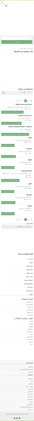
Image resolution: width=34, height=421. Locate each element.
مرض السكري (30, 331)
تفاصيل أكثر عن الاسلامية (9, 156)
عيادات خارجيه (29, 277)
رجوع (3, 92)
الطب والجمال (30, 315)
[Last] (17, 101)
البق (32, 334)
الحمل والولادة (30, 312)
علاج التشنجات (29, 291)
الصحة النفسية (30, 339)
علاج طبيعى (29, 266)
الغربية (21, 48)
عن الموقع (30, 367)
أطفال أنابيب (29, 270)
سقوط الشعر (30, 329)
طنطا (26, 109)
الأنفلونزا (31, 326)
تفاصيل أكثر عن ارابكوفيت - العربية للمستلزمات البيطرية (15, 134)
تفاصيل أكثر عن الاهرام (8, 167)
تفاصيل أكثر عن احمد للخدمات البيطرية (12, 123)
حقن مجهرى (29, 273)
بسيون (26, 120)
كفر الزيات (25, 142)
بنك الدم (30, 259)
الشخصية (31, 324)
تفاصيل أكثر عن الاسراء (8, 145)
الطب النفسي (30, 310)
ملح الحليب (30, 342)
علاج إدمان (30, 287)
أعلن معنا (31, 372)
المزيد (21, 92)
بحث (16, 42)
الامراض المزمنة (29, 304)
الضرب (31, 344)
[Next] (20, 101)
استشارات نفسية (28, 280)
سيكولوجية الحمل (28, 284)
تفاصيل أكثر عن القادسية (8, 202)
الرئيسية (31, 48)
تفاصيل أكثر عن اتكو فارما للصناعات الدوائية (13, 112)
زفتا (27, 131)
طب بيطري (25, 48)
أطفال (31, 262)
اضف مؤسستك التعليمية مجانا (26, 369)
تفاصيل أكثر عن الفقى (8, 191)
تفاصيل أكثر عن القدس (8, 213)
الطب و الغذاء (30, 307)
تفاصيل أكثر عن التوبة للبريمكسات (11, 180)
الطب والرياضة (30, 302)
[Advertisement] (17, 18)
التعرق (31, 321)
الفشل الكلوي (30, 337)
